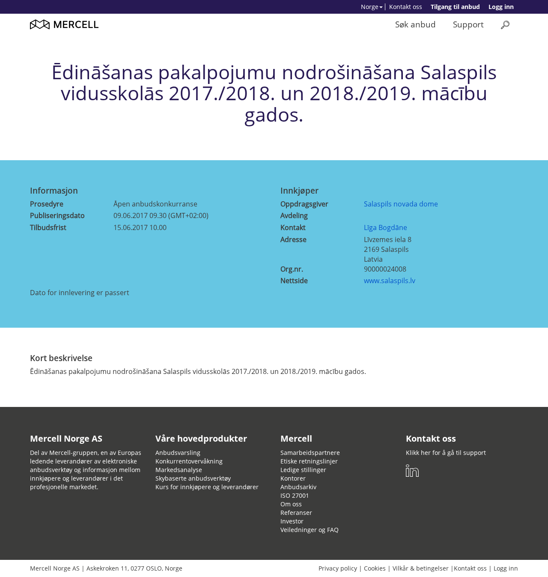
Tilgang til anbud (455, 7)
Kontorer (293, 478)
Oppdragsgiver (304, 204)
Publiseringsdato (57, 215)
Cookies (375, 568)
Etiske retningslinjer (309, 461)
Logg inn (501, 7)
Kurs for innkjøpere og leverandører (207, 487)
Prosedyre (46, 204)
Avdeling (294, 215)
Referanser (296, 512)
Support (468, 24)
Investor (292, 521)
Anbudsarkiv (298, 487)
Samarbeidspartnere (310, 452)
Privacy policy (338, 568)
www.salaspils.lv (389, 280)
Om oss (291, 504)
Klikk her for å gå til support (446, 452)
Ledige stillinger (303, 470)
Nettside (294, 280)
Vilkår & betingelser (421, 568)
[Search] (505, 25)
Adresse (293, 239)
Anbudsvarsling (177, 452)
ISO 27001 (294, 495)
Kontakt (293, 227)
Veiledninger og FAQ (309, 530)
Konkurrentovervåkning (189, 461)
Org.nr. (291, 269)
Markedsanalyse (178, 470)
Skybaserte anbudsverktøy (193, 478)
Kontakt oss (405, 7)
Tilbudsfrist (48, 227)
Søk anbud (415, 24)
